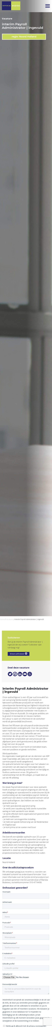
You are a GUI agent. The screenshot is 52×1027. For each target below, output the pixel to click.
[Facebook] (15, 674)
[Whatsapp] (30, 674)
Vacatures (9, 619)
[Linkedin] (20, 674)
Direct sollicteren (17, 654)
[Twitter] (10, 674)
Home (2, 619)
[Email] (25, 674)
